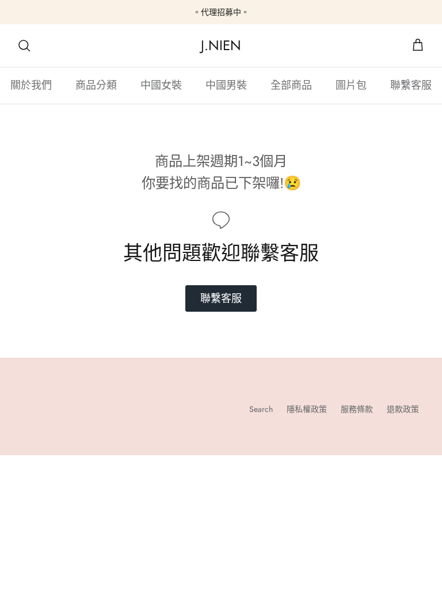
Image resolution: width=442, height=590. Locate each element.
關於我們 (31, 85)
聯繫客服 (411, 85)
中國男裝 (226, 85)
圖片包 (351, 85)
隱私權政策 (307, 409)
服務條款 (357, 409)
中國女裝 (161, 85)
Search (261, 409)
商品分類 (96, 85)
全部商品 (291, 85)
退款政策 (403, 409)
